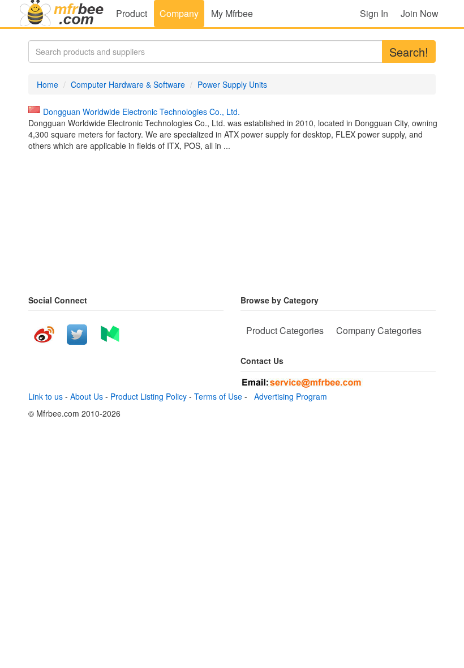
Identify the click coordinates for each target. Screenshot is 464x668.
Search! (408, 52)
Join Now (420, 13)
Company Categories (379, 330)
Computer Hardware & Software (128, 84)
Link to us (45, 396)
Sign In (374, 13)
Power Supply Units (232, 84)
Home (47, 84)
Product (131, 13)
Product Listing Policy (148, 396)
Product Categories (285, 330)
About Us (86, 396)
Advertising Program (288, 396)
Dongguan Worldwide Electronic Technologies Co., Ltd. (141, 111)
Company (179, 13)
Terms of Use (218, 396)
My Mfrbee (232, 13)
